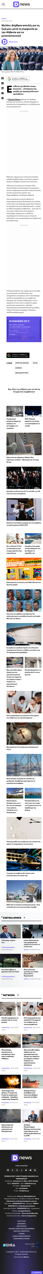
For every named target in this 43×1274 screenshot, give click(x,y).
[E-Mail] (2, 93)
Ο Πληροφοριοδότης (8, 947)
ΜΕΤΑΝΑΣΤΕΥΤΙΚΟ (21, 373)
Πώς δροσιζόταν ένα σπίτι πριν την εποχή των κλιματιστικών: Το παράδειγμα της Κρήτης (33, 805)
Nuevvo (26, 1257)
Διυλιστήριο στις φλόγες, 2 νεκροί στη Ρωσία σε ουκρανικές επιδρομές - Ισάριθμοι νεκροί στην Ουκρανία (10, 1095)
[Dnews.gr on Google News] (26, 1170)
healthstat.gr (6, 1027)
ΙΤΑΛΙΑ (35, 363)
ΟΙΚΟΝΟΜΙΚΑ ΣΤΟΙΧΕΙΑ (21, 1238)
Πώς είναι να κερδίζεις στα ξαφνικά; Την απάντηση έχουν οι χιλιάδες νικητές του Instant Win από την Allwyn (23, 616)
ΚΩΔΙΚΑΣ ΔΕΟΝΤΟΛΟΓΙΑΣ (21, 1236)
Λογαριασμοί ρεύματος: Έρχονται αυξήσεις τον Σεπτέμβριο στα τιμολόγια (13, 423)
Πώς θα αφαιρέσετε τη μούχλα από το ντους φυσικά (33, 672)
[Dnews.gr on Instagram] (17, 1170)
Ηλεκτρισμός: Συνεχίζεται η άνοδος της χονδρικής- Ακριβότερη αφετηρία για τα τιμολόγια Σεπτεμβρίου (20, 781)
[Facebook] (2, 78)
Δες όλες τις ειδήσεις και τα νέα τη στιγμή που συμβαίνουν (24, 390)
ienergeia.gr (5, 1102)
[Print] (2, 98)
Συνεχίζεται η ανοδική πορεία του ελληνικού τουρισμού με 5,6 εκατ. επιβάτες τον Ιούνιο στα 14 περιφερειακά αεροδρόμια (23, 650)
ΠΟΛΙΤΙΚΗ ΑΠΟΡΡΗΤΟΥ (22, 1231)
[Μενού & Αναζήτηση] (3, 4)
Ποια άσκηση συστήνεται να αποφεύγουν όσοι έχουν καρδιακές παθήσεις (8, 1054)
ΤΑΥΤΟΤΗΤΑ (21, 1221)
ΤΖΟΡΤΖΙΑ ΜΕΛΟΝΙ (21, 363)
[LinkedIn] (2, 88)
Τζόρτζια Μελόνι (14, 99)
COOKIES (21, 1233)
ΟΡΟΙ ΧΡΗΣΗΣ (21, 1226)
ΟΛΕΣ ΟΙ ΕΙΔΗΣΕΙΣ (21, 1166)
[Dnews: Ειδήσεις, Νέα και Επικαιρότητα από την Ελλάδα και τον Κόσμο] (21, 4)
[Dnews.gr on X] (12, 1170)
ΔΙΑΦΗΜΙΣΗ (21, 1223)
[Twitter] (2, 83)
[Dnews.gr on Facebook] (8, 1170)
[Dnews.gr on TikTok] (21, 1170)
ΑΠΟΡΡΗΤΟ (38, 1272)
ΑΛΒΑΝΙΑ (18, 368)
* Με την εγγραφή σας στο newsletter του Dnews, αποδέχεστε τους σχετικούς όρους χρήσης (22, 337)
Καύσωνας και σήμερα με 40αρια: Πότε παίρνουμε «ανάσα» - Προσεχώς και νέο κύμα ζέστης (22, 459)
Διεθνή (4, 18)
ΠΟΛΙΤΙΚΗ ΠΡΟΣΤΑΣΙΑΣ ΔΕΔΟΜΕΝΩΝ (21, 1228)
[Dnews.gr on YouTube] (30, 1170)
